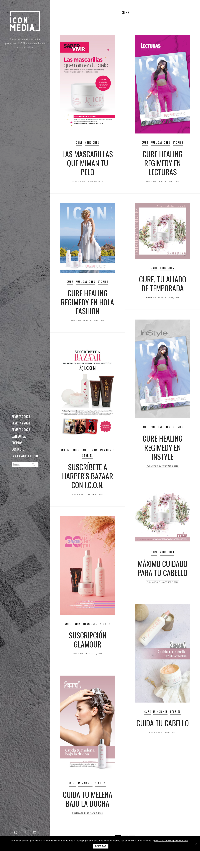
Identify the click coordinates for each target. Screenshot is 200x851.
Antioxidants (70, 450)
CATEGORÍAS (19, 436)
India (94, 450)
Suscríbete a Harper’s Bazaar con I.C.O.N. (87, 475)
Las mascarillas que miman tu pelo (87, 162)
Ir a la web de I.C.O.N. (25, 455)
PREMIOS (17, 442)
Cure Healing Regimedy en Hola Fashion (87, 301)
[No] (196, 843)
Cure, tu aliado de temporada (162, 284)
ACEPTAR (101, 846)
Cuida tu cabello (162, 722)
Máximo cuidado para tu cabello (162, 568)
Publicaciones (160, 142)
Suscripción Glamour (87, 640)
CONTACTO (18, 449)
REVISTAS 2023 (21, 429)
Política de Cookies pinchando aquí (171, 840)
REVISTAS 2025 (21, 416)
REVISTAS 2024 (21, 423)
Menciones (92, 142)
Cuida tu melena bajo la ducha (87, 799)
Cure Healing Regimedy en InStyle (162, 447)
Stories (178, 142)
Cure (79, 142)
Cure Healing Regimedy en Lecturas (162, 162)
